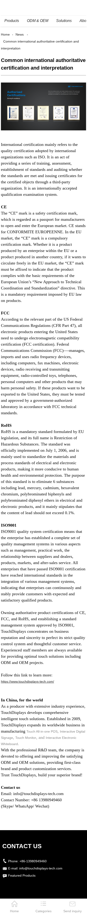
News (20, 34)
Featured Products (21, 875)
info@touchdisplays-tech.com (40, 868)
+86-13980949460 (33, 861)
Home (5, 34)
